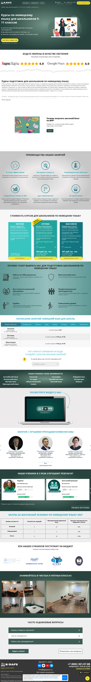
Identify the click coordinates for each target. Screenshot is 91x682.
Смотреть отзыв (10, 491)
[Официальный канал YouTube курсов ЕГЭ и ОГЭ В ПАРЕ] (47, 666)
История (33, 379)
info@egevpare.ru (45, 669)
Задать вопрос (18, 651)
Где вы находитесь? (19, 636)
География (56, 377)
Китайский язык (56, 379)
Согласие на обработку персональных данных (11, 677)
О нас (42, 3)
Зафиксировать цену (45, 258)
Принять (65, 677)
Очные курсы (26, 3)
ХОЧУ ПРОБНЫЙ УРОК (83, 3)
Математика (10, 382)
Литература (79, 379)
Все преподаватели (45, 464)
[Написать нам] (87, 678)
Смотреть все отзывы (80, 508)
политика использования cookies (40, 678)
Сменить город (60, 3)
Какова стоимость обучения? (22, 630)
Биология (33, 377)
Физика (79, 382)
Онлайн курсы (34, 3)
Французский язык (11, 384)
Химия (33, 384)
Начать (50, 130)
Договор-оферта (4, 674)
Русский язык (56, 382)
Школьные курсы (19, 671)
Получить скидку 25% (9, 40)
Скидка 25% (42, 247)
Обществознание (33, 382)
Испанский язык (11, 379)
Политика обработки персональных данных (11, 676)
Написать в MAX (69, 3)
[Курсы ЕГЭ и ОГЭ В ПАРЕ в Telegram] (51, 665)
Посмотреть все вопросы (71, 651)
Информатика (79, 377)
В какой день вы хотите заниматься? (46, 359)
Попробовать (20, 258)
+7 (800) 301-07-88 (71, 2)
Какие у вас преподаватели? (22, 641)
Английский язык (10, 377)
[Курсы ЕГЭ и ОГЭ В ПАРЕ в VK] (39, 665)
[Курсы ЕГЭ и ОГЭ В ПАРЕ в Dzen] (43, 665)
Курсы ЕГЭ (3, 671)
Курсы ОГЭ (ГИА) (10, 671)
